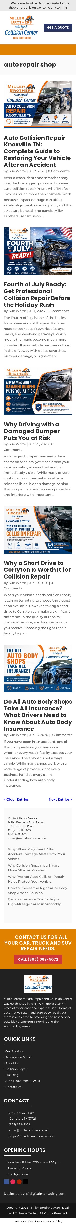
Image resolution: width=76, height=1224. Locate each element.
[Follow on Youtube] (19, 1181)
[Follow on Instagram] (12, 1181)
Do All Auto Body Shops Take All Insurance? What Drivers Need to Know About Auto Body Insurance (38, 715)
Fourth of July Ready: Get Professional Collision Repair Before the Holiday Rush (37, 295)
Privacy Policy (53, 1221)
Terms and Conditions (28, 1221)
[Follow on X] (25, 1181)
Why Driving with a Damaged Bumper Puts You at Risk (32, 431)
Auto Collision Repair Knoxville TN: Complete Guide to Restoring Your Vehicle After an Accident (37, 151)
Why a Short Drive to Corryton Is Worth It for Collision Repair (37, 570)
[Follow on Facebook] (6, 1181)
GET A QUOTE (58, 27)
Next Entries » (60, 799)
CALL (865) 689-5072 (38, 959)
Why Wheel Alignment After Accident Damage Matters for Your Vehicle (36, 854)
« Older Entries (16, 799)
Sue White (17, 171)
